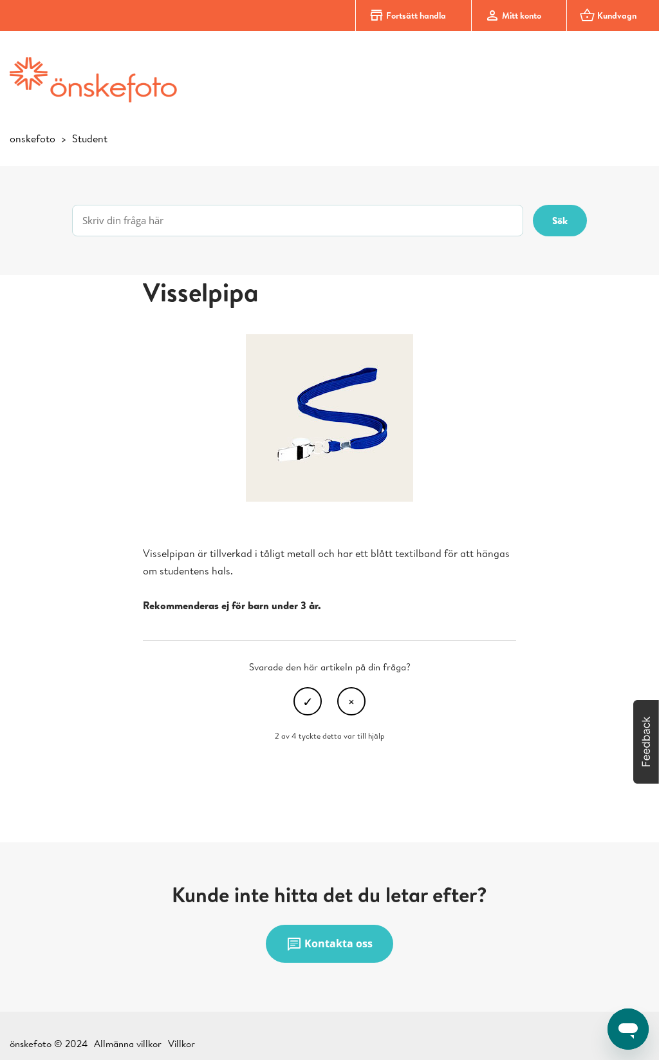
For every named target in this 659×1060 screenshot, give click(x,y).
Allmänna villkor (128, 1043)
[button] (646, 742)
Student (89, 138)
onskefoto (32, 138)
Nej (351, 701)
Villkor (181, 1043)
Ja (307, 701)
